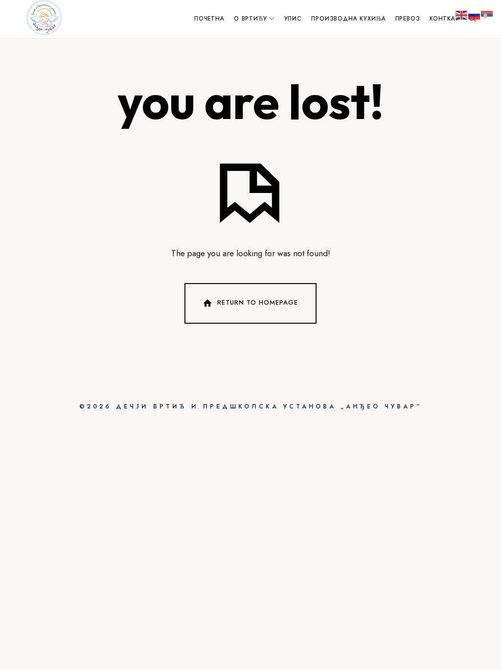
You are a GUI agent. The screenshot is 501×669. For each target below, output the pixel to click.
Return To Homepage (257, 302)
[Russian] (474, 14)
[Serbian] (487, 14)
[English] (461, 14)
